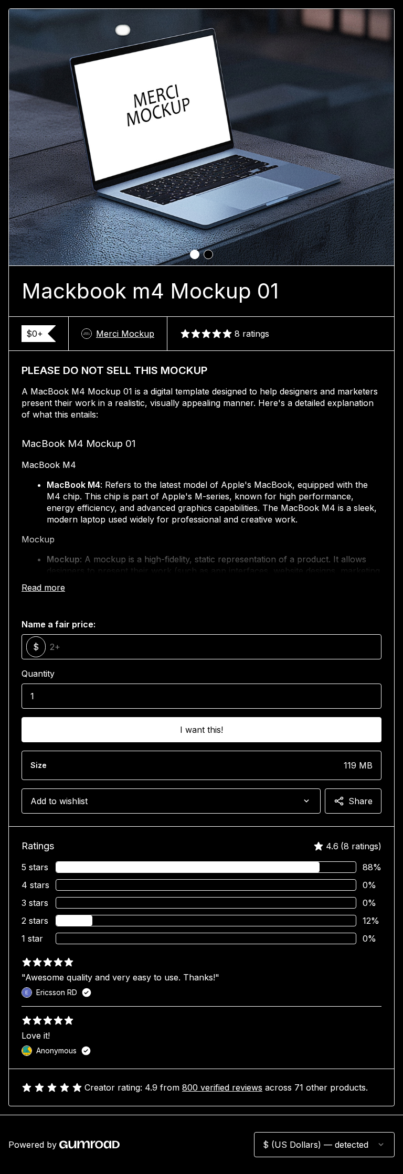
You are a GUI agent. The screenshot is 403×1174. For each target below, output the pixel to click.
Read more (43, 587)
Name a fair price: (59, 624)
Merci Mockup (125, 333)
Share (360, 801)
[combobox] (171, 801)
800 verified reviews (222, 1087)
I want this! (201, 729)
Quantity (38, 673)
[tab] (194, 254)
